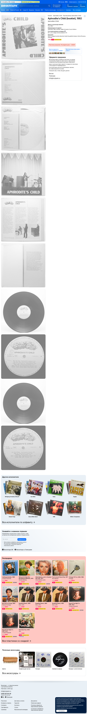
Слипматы (3, 705)
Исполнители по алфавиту (57, 5)
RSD (42, 10)
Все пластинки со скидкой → (16, 641)
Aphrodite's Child (53, 21)
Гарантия (16, 703)
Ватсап (51, 73)
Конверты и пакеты (6, 703)
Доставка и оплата (19, 700)
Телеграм (52, 76)
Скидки (25, 10)
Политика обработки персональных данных (37, 705)
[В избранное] (85, 16)
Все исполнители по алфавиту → (18, 522)
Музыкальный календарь (21, 709)
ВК (3, 697)
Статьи (16, 707)
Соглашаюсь (62, 710)
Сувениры (68, 10)
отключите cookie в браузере (63, 703)
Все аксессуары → (11, 673)
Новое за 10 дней (15, 10)
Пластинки (4, 700)
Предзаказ (31, 10)
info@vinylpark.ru (73, 2)
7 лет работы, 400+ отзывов (11, 2)
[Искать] (48, 6)
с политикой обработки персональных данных (12, 545)
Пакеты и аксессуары (50, 10)
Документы (34, 700)
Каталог (5, 10)
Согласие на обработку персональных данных (37, 709)
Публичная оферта (36, 703)
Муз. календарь (77, 10)
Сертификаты (61, 10)
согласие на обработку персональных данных (16, 542)
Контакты (16, 705)
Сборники (37, 10)
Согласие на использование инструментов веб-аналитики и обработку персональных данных (69, 705)
